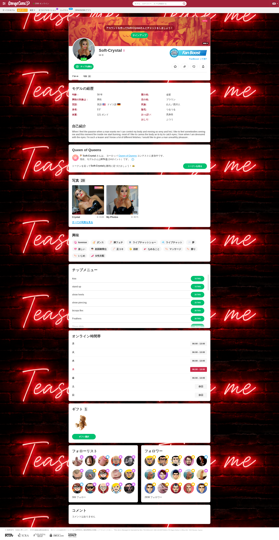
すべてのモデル (9, 10)
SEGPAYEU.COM (89, 530)
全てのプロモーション (47, 10)
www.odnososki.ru (41, 530)
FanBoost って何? (198, 59)
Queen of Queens (128, 156)
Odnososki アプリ (83, 10)
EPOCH (79, 530)
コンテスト (64, 10)
